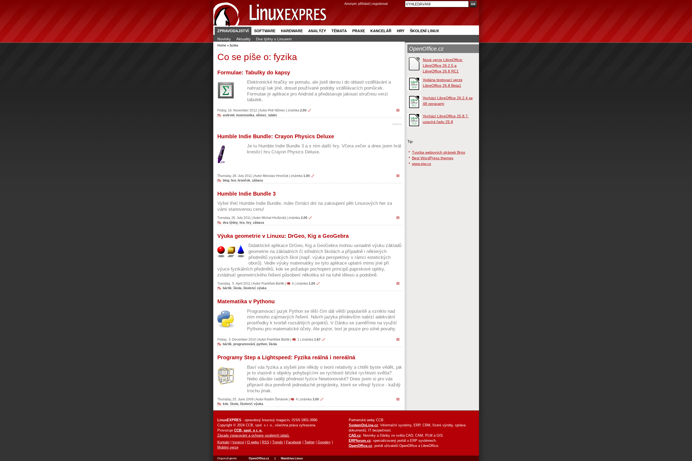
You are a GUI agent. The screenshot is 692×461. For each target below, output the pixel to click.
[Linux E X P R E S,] (270, 13)
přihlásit (364, 3)
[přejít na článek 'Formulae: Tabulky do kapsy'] (399, 110)
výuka (262, 288)
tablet (272, 115)
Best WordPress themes (432, 158)
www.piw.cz (421, 164)
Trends (277, 442)
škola (237, 288)
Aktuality (243, 39)
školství (249, 288)
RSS (265, 442)
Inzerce (238, 442)
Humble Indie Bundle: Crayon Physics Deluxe (275, 136)
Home (221, 45)
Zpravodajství (233, 31)
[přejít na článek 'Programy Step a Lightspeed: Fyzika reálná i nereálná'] (399, 399)
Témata (339, 31)
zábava (257, 180)
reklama (397, 124)
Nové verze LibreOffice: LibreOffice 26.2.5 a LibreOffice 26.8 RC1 (443, 65)
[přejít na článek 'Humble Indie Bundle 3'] (399, 217)
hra (233, 180)
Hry (400, 31)
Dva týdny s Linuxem (274, 39)
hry (248, 222)
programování (244, 344)
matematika (245, 115)
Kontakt (223, 442)
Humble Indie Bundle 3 (246, 194)
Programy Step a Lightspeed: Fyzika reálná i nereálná (286, 357)
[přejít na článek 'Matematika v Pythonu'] (399, 339)
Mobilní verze (227, 447)
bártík (227, 288)
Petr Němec (276, 110)
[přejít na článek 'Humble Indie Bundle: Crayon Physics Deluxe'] (399, 175)
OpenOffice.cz (426, 49)
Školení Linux (424, 31)
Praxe (358, 31)
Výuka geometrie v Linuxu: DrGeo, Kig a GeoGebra (283, 236)
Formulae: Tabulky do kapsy (253, 72)
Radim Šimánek (276, 399)
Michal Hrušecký (274, 217)
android (228, 115)
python (262, 344)
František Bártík (272, 283)
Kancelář (380, 31)
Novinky (224, 39)
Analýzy (317, 31)
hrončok (244, 180)
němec (261, 115)
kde (225, 404)
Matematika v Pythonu (246, 301)
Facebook (293, 442)
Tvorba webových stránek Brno (438, 152)
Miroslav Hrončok (275, 175)
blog (226, 180)
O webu (253, 442)
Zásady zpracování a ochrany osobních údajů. (253, 435)
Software (264, 31)
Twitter (309, 442)
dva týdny (230, 222)
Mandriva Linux (292, 458)
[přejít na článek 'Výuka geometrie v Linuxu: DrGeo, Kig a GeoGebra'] (399, 283)
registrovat (380, 3)
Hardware (292, 31)
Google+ (324, 442)
